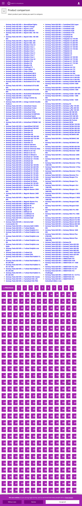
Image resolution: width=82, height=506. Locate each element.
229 (63, 402)
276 (34, 429)
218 (75, 396)
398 (63, 490)
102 (4, 342)
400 (75, 490)
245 (4, 416)
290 (40, 436)
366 (28, 477)
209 (22, 396)
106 (28, 342)
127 (75, 348)
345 (57, 463)
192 (75, 382)
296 (75, 436)
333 (63, 456)
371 (57, 477)
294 (63, 436)
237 (34, 409)
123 (51, 348)
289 (34, 436)
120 (34, 348)
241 (57, 409)
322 (75, 450)
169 (16, 375)
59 (57, 315)
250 (34, 416)
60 (63, 315)
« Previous (8, 288)
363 (10, 477)
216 (63, 396)
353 (28, 470)
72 (57, 321)
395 (46, 490)
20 (57, 294)
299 (16, 443)
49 (75, 308)
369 (46, 477)
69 (40, 321)
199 (40, 389)
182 (16, 382)
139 (69, 355)
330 (46, 456)
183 (22, 382)
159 (34, 369)
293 (57, 436)
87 (69, 328)
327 (28, 456)
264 (40, 423)
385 (63, 483)
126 (69, 348)
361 (75, 470)
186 (40, 382)
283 (75, 429)
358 (57, 470)
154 (4, 369)
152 (69, 362)
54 (28, 315)
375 (4, 483)
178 (69, 375)
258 (4, 423)
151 (63, 362)
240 (51, 409)
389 (10, 490)
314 (28, 450)
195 (16, 389)
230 (69, 402)
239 (46, 409)
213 (46, 396)
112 (63, 342)
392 (28, 490)
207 (10, 396)
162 (51, 369)
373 (69, 477)
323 (4, 456)
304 (46, 443)
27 (22, 301)
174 (46, 375)
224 (34, 402)
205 (75, 389)
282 (69, 429)
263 (34, 423)
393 (34, 490)
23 (75, 294)
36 (75, 301)
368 (40, 477)
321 (69, 450)
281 (63, 429)
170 (22, 375)
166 (75, 369)
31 (45, 301)
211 (34, 396)
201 (51, 389)
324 (10, 456)
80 (28, 328)
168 (10, 375)
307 (63, 443)
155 (10, 369)
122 (46, 348)
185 (34, 382)
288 (28, 436)
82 (40, 328)
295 (69, 436)
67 (28, 321)
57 (45, 315)
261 (22, 423)
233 (10, 409)
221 (16, 402)
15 (28, 294)
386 (69, 483)
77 (10, 328)
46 (57, 308)
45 (51, 308)
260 (16, 423)
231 (75, 402)
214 (51, 396)
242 (63, 409)
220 (10, 402)
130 (16, 355)
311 (10, 450)
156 (16, 369)
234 (16, 409)
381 (40, 483)
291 (46, 436)
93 (28, 335)
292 (51, 436)
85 (57, 328)
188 (51, 382)
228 (57, 402)
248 (22, 416)
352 (22, 470)
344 (51, 463)
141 (4, 362)
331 (51, 456)
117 (16, 348)
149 (51, 362)
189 (57, 382)
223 (28, 402)
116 (10, 348)
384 (57, 483)
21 (63, 294)
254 (57, 416)
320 (63, 450)
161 (46, 369)
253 (51, 416)
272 (10, 429)
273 (16, 429)
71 (51, 321)
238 (40, 409)
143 (16, 362)
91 (16, 335)
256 (69, 416)
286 (16, 436)
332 (57, 456)
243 (69, 409)
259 (10, 423)
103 (10, 342)
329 (40, 456)
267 (57, 423)
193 (4, 389)
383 (51, 483)
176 (57, 375)
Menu (3, 3)
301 (28, 443)
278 (46, 429)
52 (16, 315)
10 (72, 288)
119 (28, 348)
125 (63, 348)
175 (51, 375)
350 (10, 470)
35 (69, 301)
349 (4, 470)
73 (63, 321)
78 (16, 328)
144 (22, 362)
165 (69, 369)
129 (10, 355)
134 (40, 355)
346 (63, 463)
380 (34, 483)
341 (34, 463)
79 (22, 328)
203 (63, 389)
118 (22, 348)
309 (75, 443)
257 (75, 416)
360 (69, 470)
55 (34, 315)
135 (46, 355)
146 (34, 362)
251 (40, 416)
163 (57, 369)
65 (16, 321)
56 (40, 315)
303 (40, 443)
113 (69, 342)
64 (10, 321)
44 (45, 308)
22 (69, 294)
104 (16, 342)
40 (22, 308)
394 (40, 490)
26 (16, 301)
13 (16, 294)
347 (69, 463)
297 (4, 443)
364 (16, 477)
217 (69, 396)
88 (75, 328)
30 (40, 301)
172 (34, 375)
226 (46, 402)
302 (34, 443)
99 (63, 335)
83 (45, 328)
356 (46, 470)
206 (4, 396)
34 (63, 301)
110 (51, 342)
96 (45, 335)
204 (69, 389)
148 (46, 362)
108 (40, 342)
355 (40, 470)
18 (45, 294)
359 (63, 470)
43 (40, 308)
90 (10, 335)
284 (4, 436)
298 (10, 443)
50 (4, 315)
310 (4, 450)
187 (46, 382)
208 (16, 396)
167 (4, 375)
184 (28, 382)
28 (28, 301)
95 (40, 335)
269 (69, 423)
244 (75, 409)
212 (40, 396)
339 (22, 463)
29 (34, 301)
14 (22, 294)
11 (4, 294)
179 (75, 375)
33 (57, 301)
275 (28, 429)
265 (46, 423)
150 (57, 362)
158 (28, 369)
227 (51, 402)
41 (28, 308)
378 (22, 483)
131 (22, 355)
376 (10, 483)
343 (46, 463)
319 (57, 450)
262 (28, 423)
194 (10, 389)
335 (75, 456)
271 (4, 429)
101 (75, 335)
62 (75, 315)
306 (57, 443)
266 (51, 423)
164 (63, 369)
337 (10, 463)
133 (34, 355)
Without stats (12, 502)
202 (57, 389)
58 (51, 315)
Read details (69, 498)
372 (63, 477)
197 (28, 389)
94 (34, 335)
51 (10, 315)
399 (69, 490)
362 (4, 477)
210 (28, 396)
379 (28, 483)
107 (34, 342)
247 (16, 416)
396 (51, 490)
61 (69, 315)
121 (40, 348)
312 (16, 450)
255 (63, 416)
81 (34, 328)
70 (45, 321)
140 (75, 355)
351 (16, 470)
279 (51, 429)
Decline (33, 502)
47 (63, 308)
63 (4, 321)
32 (51, 301)
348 (75, 463)
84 (51, 328)
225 (40, 402)
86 (63, 328)
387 (75, 483)
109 (46, 342)
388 (4, 490)
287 (22, 436)
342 (40, 463)
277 (40, 429)
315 (34, 450)
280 (57, 429)
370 (51, 477)
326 (22, 456)
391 (22, 490)
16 (34, 294)
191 (69, 382)
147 (40, 362)
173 (40, 375)
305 (51, 443)
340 (28, 463)
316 (40, 450)
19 (51, 294)
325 (16, 456)
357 (51, 470)
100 (69, 335)
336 (4, 463)
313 (22, 450)
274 (22, 429)
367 (34, 477)
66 (22, 321)
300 (22, 443)
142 (10, 362)
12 (10, 294)
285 (10, 436)
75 (75, 321)
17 (40, 294)
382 (46, 483)
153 (75, 362)
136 (51, 355)
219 (4, 402)
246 (10, 416)
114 (75, 342)
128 (4, 355)
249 (28, 416)
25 (10, 301)
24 (4, 301)
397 (57, 490)
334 (69, 456)
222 (22, 402)
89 (4, 335)
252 (46, 416)
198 (34, 389)
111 (57, 342)
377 (16, 483)
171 (28, 375)
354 (34, 470)
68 (34, 321)
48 (69, 308)
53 (22, 315)
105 (22, 342)
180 (4, 382)
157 (22, 369)
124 (57, 348)
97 (51, 335)
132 (28, 355)
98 (57, 335)
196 (22, 389)
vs (21, 24)
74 (69, 321)
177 (63, 375)
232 (4, 409)
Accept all (62, 502)
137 (57, 355)
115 (4, 348)
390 (16, 490)
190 (63, 382)
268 (63, 423)
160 (40, 369)
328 (34, 456)
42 (34, 308)
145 (28, 362)
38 (10, 308)
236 (28, 409)
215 (57, 396)
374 (75, 477)
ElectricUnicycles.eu (15, 3)
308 (69, 443)
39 (16, 308)
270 (75, 423)
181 (10, 382)
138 (63, 355)
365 (22, 477)
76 (4, 328)
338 (16, 463)
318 (51, 450)
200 (46, 389)
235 (22, 409)
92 (22, 335)
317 (46, 450)
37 (4, 308)
